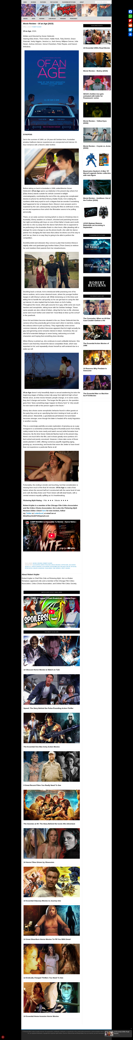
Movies (35, 563)
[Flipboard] (130, 20)
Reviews (39, 563)
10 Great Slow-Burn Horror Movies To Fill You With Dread (47, 939)
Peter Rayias (29, 568)
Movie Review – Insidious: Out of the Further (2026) (96, 199)
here (44, 511)
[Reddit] (130, 25)
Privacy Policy (80, 1033)
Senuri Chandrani (38, 568)
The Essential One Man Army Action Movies (42, 747)
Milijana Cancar (65, 566)
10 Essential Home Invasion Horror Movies (41, 1016)
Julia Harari (45, 566)
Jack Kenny (72, 565)
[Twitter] (130, 30)
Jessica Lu (28, 566)
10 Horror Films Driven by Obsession (39, 862)
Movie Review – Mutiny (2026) (95, 71)
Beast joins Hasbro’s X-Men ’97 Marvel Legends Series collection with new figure (97, 173)
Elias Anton (36, 565)
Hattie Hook (64, 565)
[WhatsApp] (130, 16)
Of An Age (73, 566)
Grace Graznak (56, 565)
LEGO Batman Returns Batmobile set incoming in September (94, 225)
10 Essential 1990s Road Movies (96, 48)
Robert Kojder (47, 563)
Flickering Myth (66, 10)
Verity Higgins (65, 568)
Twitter (29, 513)
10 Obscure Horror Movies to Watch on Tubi (42, 670)
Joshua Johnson (37, 566)
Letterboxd (38, 513)
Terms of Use (71, 1033)
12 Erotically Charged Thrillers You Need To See (43, 978)
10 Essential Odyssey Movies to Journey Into (42, 901)
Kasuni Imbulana (55, 566)
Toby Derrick (57, 568)
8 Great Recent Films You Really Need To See (42, 785)
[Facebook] (130, 11)
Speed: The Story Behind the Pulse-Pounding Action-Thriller (48, 708)
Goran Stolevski (45, 565)
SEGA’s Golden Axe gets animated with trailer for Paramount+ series (93, 96)
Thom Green (48, 568)
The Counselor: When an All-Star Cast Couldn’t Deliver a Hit (96, 319)
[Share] (130, 34)
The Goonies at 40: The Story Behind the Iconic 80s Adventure (49, 824)
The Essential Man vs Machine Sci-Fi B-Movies (95, 395)
